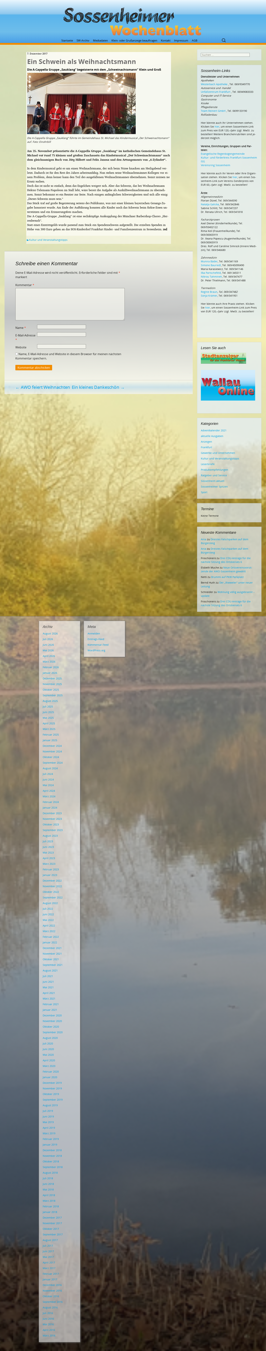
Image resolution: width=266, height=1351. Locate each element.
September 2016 (53, 1302)
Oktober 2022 (51, 892)
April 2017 (49, 1262)
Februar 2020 (51, 1071)
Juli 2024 (48, 774)
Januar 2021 (50, 1009)
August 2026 (50, 633)
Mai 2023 (48, 852)
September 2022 (53, 897)
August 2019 (50, 1105)
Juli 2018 (48, 1178)
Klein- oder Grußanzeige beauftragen (134, 40)
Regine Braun (209, 291)
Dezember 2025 (52, 678)
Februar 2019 (51, 1139)
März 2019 (49, 1133)
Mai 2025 (48, 717)
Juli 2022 (48, 908)
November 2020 (52, 1021)
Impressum (181, 40)
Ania (203, 539)
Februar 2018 (51, 1206)
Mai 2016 (48, 1324)
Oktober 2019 (51, 1094)
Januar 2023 (50, 875)
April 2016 (49, 1330)
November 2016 (52, 1290)
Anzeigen (206, 441)
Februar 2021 (51, 1004)
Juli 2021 (48, 976)
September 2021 (53, 965)
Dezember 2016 (52, 1285)
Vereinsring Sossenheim (215, 165)
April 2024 (49, 790)
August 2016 (50, 1307)
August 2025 (50, 701)
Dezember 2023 (52, 813)
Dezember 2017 (52, 1217)
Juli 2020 (48, 1043)
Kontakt (165, 40)
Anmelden (94, 633)
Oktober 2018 (51, 1161)
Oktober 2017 (51, 1229)
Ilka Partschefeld (211, 272)
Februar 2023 (51, 869)
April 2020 (49, 1060)
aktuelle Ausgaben (212, 436)
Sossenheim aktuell (212, 481)
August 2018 (50, 1172)
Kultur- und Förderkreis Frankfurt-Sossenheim (229, 157)
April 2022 (49, 925)
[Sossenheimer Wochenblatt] (133, 20)
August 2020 (50, 1038)
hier (217, 126)
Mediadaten (100, 40)
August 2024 (50, 768)
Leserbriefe (208, 464)
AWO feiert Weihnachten (42, 387)
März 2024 (49, 796)
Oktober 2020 (51, 1026)
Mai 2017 (48, 1257)
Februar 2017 (51, 1273)
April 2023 (49, 858)
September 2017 (53, 1234)
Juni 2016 (48, 1318)
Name (20, 328)
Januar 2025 (50, 740)
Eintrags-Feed (96, 639)
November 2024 (52, 751)
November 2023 (52, 819)
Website (20, 347)
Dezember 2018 (52, 1150)
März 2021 (49, 998)
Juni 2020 (48, 1049)
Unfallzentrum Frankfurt (215, 91)
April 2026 (49, 656)
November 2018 (52, 1156)
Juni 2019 (48, 1116)
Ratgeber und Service (214, 475)
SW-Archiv (83, 40)
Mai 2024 (48, 785)
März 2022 (49, 931)
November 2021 (52, 953)
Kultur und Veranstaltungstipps (48, 240)
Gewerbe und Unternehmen (218, 453)
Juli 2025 (48, 706)
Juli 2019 (48, 1111)
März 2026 (49, 661)
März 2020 (49, 1066)
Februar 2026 (51, 667)
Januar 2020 (50, 1077)
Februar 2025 (51, 734)
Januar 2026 (50, 673)
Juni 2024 (48, 779)
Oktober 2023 (51, 824)
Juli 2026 (48, 639)
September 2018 (53, 1167)
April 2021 (49, 993)
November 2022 (52, 886)
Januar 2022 (50, 942)
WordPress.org (96, 650)
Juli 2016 (48, 1313)
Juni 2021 (48, 981)
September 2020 (53, 1032)
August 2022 (50, 903)
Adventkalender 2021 (214, 430)
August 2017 (50, 1240)
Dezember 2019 (52, 1082)
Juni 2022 (48, 914)
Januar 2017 (50, 1279)
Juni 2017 (48, 1251)
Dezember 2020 (52, 1015)
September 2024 (53, 762)
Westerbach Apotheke (214, 84)
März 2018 (49, 1200)
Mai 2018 (48, 1189)
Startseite (67, 40)
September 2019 (53, 1099)
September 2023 (53, 830)
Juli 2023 (48, 841)
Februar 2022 (51, 936)
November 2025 (52, 684)
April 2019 (49, 1127)
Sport (204, 492)
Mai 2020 (48, 1054)
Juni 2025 (48, 712)
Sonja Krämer (209, 295)
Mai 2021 (48, 987)
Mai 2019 (48, 1122)
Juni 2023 (48, 847)
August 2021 (50, 970)
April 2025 (49, 723)
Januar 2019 (50, 1144)
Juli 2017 (48, 1245)
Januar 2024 (50, 807)
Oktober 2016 (51, 1296)
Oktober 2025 (51, 689)
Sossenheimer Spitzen (214, 486)
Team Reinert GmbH (213, 111)
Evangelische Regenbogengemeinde (223, 153)
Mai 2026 (48, 650)
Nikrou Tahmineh (211, 276)
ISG (203, 161)
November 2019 (52, 1088)
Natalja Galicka (210, 204)
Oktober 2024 (51, 757)
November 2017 (52, 1223)
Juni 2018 (48, 1184)
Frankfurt (206, 447)
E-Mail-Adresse (25, 337)
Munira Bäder (209, 261)
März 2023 (49, 863)
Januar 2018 (50, 1212)
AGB (194, 40)
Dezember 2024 (52, 746)
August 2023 (50, 835)
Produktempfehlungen (214, 469)
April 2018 (49, 1195)
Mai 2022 (48, 920)
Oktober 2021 (51, 959)
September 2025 (53, 695)
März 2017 (49, 1268)
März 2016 (49, 1335)
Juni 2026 (48, 644)
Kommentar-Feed (98, 644)
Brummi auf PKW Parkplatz (227, 577)
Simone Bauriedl (211, 265)
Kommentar (24, 285)
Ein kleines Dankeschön (98, 387)
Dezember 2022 (52, 880)
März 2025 (49, 729)
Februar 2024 (51, 802)
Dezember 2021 (52, 948)
